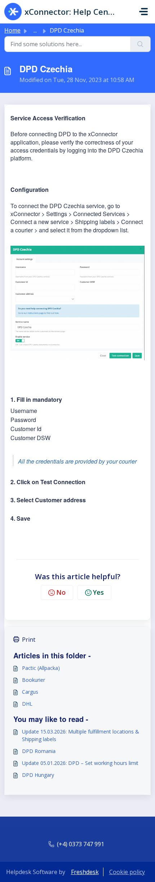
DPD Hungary (38, 774)
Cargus (30, 691)
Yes (98, 592)
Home (12, 30)
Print (28, 640)
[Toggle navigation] (143, 11)
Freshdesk (85, 872)
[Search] (140, 44)
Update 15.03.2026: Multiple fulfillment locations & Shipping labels (80, 735)
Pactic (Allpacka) (41, 667)
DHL (27, 703)
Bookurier (33, 679)
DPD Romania (39, 751)
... (35, 30)
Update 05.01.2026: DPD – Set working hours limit (80, 763)
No (61, 592)
